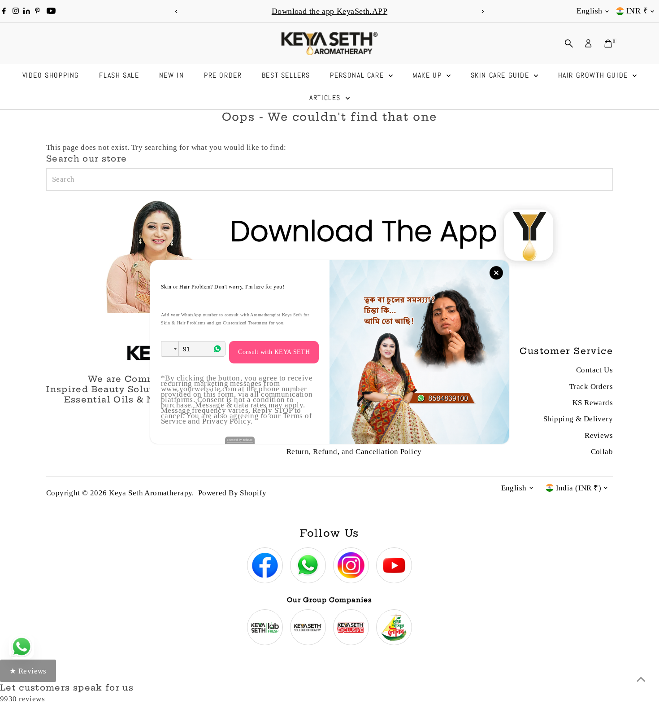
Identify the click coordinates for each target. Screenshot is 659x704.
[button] (169, 348)
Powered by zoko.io (240, 439)
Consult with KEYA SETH (274, 352)
